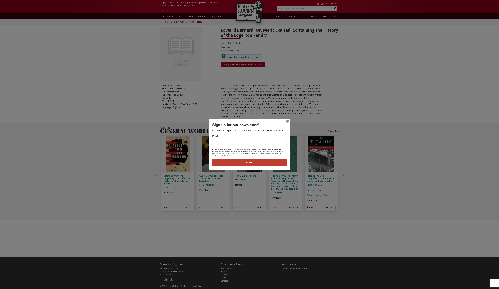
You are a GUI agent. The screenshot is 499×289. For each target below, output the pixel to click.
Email (215, 136)
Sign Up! (249, 162)
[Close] (287, 121)
